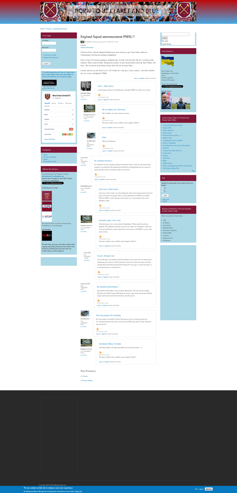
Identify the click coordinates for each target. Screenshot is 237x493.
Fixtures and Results (50, 157)
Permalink (83, 99)
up (99, 94)
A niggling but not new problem (173, 140)
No (165, 191)
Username (45, 40)
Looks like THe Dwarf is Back (172, 125)
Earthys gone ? (167, 133)
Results (165, 201)
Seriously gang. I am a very (110, 220)
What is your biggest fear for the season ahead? (177, 166)
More (193, 171)
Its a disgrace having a (103, 160)
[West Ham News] (48, 88)
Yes (165, 188)
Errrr (104, 137)
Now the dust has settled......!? (172, 135)
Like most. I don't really (108, 189)
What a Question (168, 130)
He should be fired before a (107, 286)
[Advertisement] (59, 261)
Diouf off (166, 148)
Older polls (166, 199)
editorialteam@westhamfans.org (53, 176)
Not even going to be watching (108, 315)
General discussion (60, 29)
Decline (209, 489)
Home (42, 29)
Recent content (87, 380)
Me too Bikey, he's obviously (113, 109)
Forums (49, 29)
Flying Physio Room (50, 161)
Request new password (51, 57)
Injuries (46, 159)
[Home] (118, 12)
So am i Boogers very (106, 255)
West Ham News (47, 86)
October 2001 (167, 128)
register (142, 78)
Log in (136, 78)
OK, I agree (199, 489)
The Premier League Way (171, 168)
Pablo (165, 161)
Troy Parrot (166, 158)
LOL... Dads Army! (106, 86)
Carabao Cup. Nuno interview (172, 150)
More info (78, 491)
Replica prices (167, 163)
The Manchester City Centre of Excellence (176, 145)
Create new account (50, 55)
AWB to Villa (167, 138)
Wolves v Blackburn (169, 143)
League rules (167, 153)
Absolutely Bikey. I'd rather (110, 343)
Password (45, 48)
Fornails (165, 156)
